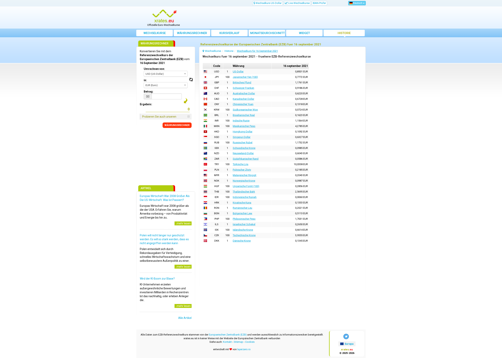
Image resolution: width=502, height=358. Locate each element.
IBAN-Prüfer (319, 3)
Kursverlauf (229, 33)
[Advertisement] (280, 17)
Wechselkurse (155, 33)
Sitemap (238, 341)
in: (145, 80)
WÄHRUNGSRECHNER (177, 125)
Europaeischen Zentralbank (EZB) (228, 334)
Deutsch (358, 3)
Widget (304, 33)
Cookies (250, 341)
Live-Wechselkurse (299, 3)
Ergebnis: (146, 104)
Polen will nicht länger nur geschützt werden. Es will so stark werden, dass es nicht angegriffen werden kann (164, 239)
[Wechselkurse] (165, 16)
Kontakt (227, 341)
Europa (349, 343)
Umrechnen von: (154, 68)
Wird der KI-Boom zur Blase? (157, 278)
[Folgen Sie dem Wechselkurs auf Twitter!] (346, 336)
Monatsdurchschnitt (267, 33)
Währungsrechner (192, 33)
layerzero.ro (244, 349)
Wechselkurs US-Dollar (268, 3)
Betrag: (148, 91)
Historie (344, 33)
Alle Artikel (185, 317)
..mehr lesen (183, 223)
